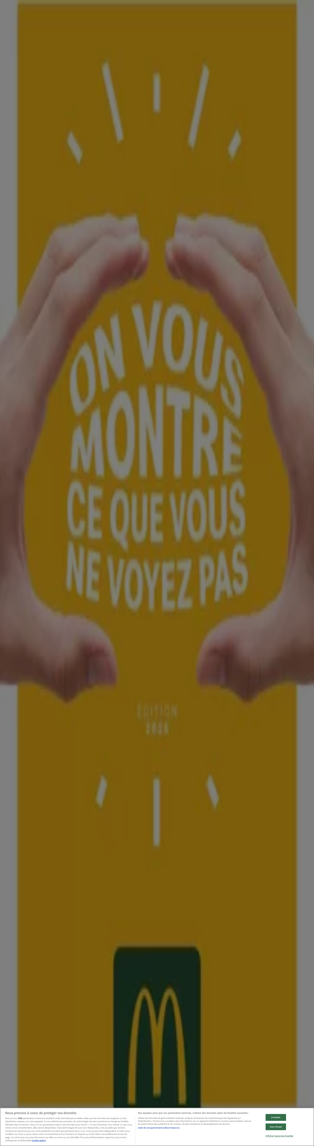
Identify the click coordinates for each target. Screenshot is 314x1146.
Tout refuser (276, 1126)
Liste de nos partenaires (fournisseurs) (158, 1127)
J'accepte (275, 1117)
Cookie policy (39, 1140)
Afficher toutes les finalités (279, 1135)
